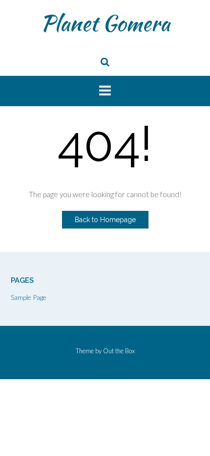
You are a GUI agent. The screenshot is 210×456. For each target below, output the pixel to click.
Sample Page (28, 297)
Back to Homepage (105, 220)
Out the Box (119, 351)
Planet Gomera (105, 23)
